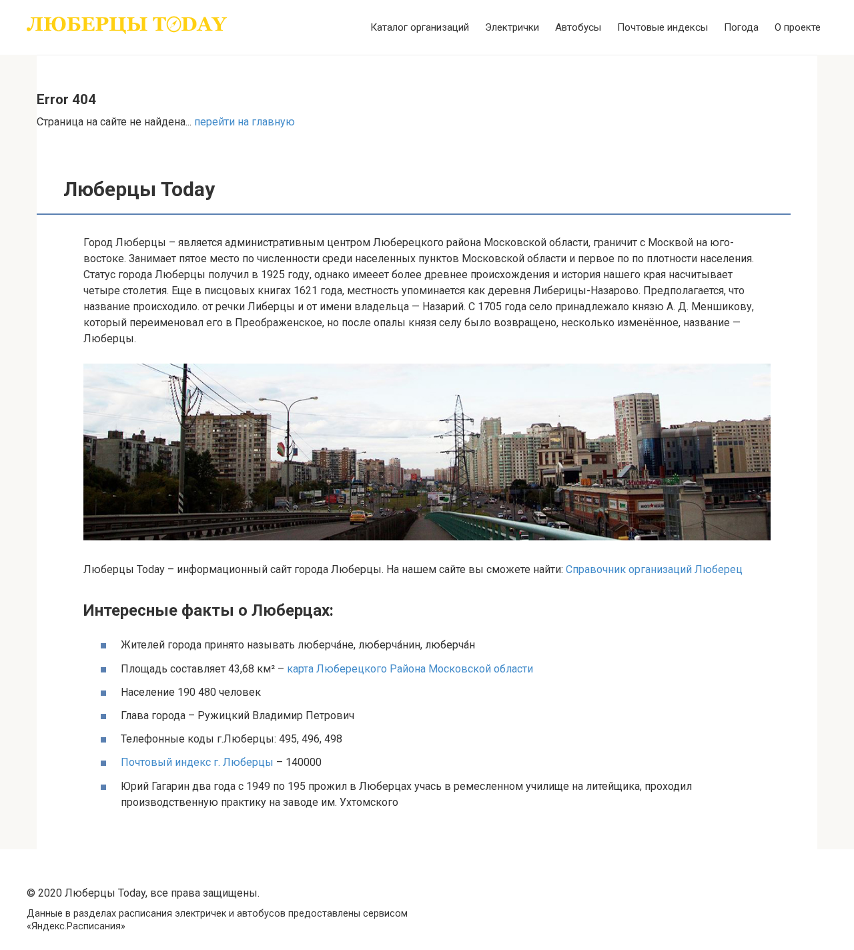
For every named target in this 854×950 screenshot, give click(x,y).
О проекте (798, 27)
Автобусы (578, 27)
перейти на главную (244, 121)
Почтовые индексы (662, 27)
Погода (741, 27)
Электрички (512, 27)
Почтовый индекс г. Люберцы (197, 762)
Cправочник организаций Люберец (654, 569)
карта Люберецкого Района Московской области (410, 668)
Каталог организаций (419, 27)
